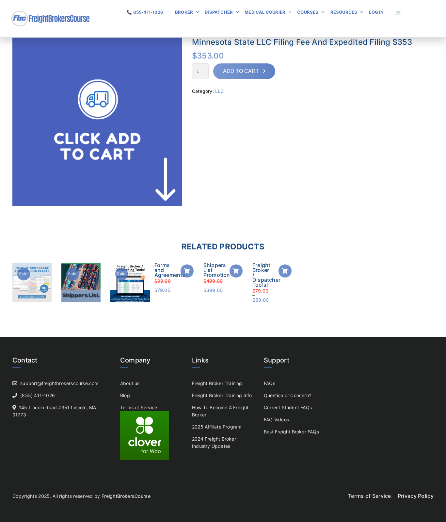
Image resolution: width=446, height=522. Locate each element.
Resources (344, 12)
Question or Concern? (287, 395)
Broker (184, 12)
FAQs (269, 383)
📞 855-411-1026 (145, 12)
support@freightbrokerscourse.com (59, 383)
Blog (125, 395)
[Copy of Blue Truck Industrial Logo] (97, 120)
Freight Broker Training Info (222, 395)
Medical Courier (265, 12)
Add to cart (241, 71)
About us (130, 383)
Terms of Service (138, 407)
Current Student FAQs (288, 407)
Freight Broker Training (217, 383)
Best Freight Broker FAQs (291, 431)
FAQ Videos (276, 419)
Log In (376, 12)
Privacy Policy (416, 496)
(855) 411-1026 (37, 395)
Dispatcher (219, 12)
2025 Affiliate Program (216, 426)
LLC (219, 91)
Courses (307, 12)
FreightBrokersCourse (126, 496)
